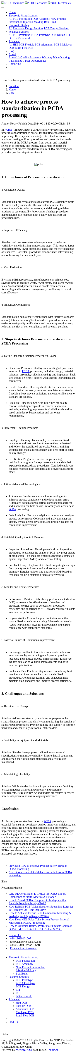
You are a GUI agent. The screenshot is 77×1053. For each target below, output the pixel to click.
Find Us (13, 1021)
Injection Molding (26, 970)
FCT (18, 992)
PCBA (8, 129)
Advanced (14, 999)
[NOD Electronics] (38, 3)
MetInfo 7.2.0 (24, 1049)
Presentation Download (23, 948)
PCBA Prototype (25, 983)
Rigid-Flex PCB (25, 1015)
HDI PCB (21, 1002)
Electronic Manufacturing (23, 957)
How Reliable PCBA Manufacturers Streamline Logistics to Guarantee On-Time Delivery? (41, 908)
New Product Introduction (30, 967)
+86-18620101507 (20, 938)
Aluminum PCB (25, 1009)
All (10, 18)
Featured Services (19, 976)
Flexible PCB (23, 1005)
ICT (18, 989)
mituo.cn (54, 1049)
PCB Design (23, 986)
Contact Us (15, 935)
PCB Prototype (24, 980)
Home (12, 12)
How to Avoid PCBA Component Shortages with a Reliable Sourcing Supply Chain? (37, 902)
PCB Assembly (24, 963)
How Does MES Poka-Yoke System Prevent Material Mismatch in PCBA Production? (39, 921)
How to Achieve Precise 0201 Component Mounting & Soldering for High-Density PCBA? (40, 914)
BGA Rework (24, 996)
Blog (11, 92)
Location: (14, 86)
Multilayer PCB (25, 1012)
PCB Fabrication (25, 960)
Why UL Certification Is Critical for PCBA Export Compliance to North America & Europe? (37, 895)
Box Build (22, 973)
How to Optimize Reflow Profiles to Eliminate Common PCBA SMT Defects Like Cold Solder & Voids (40, 927)
